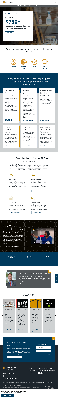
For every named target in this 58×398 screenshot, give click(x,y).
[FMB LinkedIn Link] (48, 382)
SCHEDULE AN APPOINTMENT (14, 357)
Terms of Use (11, 382)
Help (39, 366)
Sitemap (33, 382)
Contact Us (40, 368)
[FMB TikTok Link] (54, 382)
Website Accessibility (39, 382)
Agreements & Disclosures (20, 382)
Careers (30, 372)
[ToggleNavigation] (55, 2)
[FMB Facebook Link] (43, 382)
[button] (11, 120)
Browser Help (41, 370)
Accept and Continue (7, 395)
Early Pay (34, 66)
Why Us (30, 368)
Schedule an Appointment (11, 378)
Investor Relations (33, 374)
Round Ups (13, 66)
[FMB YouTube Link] (51, 382)
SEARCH (48, 354)
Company (31, 366)
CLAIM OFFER (9, 32)
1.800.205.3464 (12, 376)
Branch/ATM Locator (48, 368)
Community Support (33, 370)
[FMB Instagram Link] (46, 382)
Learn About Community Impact (12, 246)
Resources (46, 366)
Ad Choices (28, 382)
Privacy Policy (5, 382)
